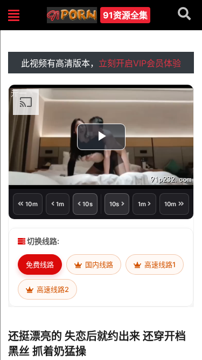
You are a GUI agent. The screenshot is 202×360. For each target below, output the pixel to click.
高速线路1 (159, 264)
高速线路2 (52, 289)
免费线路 (40, 264)
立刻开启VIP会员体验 (140, 63)
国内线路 (98, 264)
